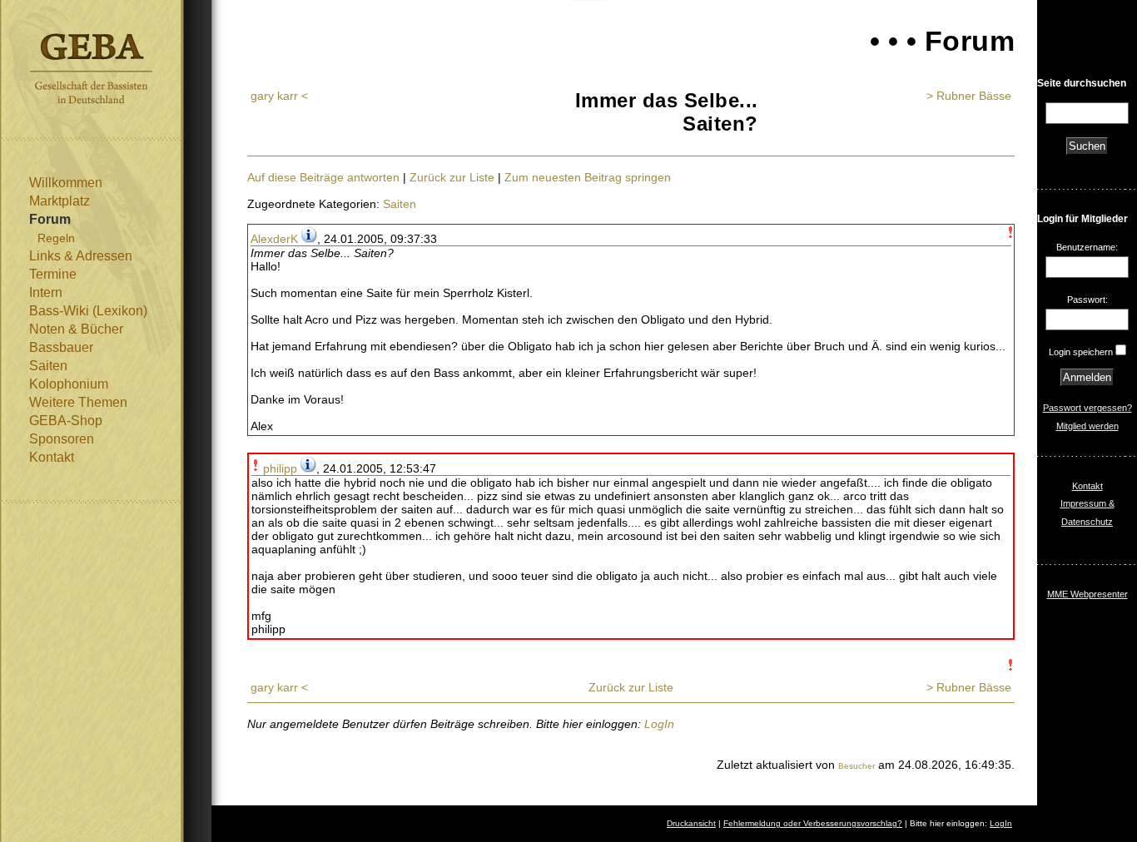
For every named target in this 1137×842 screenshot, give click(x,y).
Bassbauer (61, 347)
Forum (50, 219)
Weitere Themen (78, 402)
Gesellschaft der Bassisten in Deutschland (91, 68)
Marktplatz (59, 201)
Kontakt (51, 457)
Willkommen (65, 183)
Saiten (48, 366)
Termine (53, 274)
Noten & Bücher (76, 329)
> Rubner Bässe (968, 95)
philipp (280, 468)
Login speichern (1081, 352)
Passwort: (1087, 300)
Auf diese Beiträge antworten (323, 177)
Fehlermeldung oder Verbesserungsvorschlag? (812, 823)
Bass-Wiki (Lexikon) (88, 311)
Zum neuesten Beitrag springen (587, 177)
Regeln (56, 238)
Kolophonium (68, 384)
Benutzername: (1087, 247)
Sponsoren (61, 439)
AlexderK (274, 238)
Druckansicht (691, 823)
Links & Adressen (80, 256)
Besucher (856, 765)
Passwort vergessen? (1087, 408)
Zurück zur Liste (452, 177)
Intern (45, 292)
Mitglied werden (1087, 426)
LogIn (659, 724)
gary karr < (279, 95)
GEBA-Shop (65, 421)
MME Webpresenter (1087, 594)
